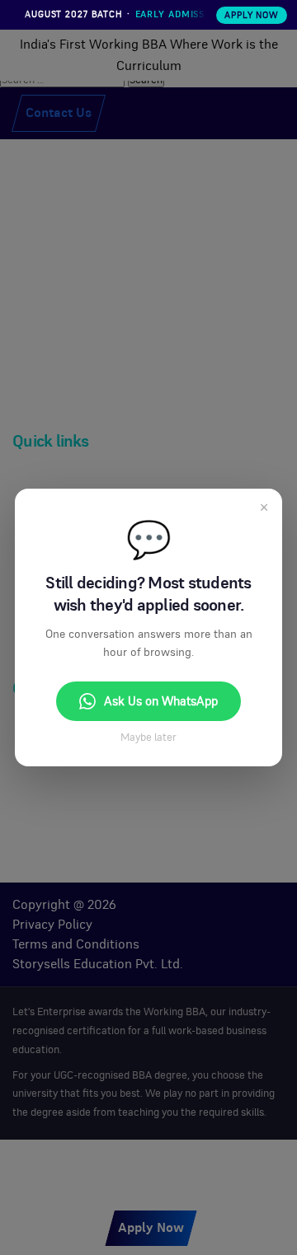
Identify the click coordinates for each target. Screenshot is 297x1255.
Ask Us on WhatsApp (161, 701)
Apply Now (251, 15)
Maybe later (148, 738)
